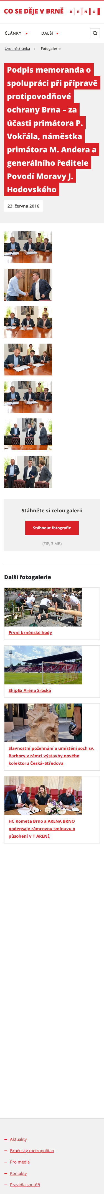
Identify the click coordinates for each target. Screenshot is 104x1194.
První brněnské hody (30, 632)
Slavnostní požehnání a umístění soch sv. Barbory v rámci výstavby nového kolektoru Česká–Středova (51, 755)
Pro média (20, 1162)
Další (47, 33)
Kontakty (18, 1173)
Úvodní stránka (17, 48)
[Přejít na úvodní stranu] (34, 15)
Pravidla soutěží (25, 1184)
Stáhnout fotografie (52, 527)
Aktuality (18, 1139)
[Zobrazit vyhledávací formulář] (95, 33)
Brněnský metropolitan (32, 1150)
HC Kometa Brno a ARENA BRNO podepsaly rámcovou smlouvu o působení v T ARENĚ (42, 828)
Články (14, 33)
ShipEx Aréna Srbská (30, 690)
